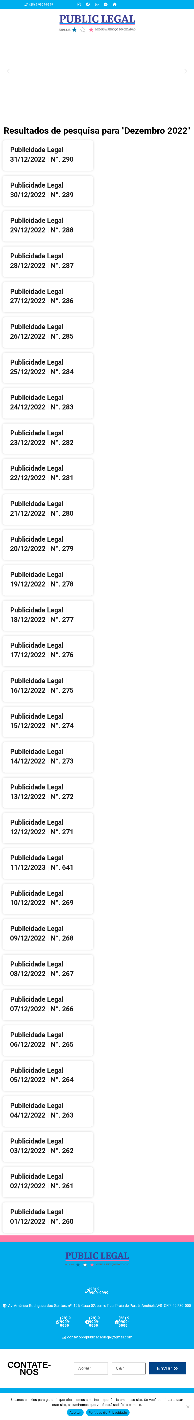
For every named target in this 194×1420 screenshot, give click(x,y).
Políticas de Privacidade (108, 1412)
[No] (187, 1406)
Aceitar (75, 1412)
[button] (8, 71)
